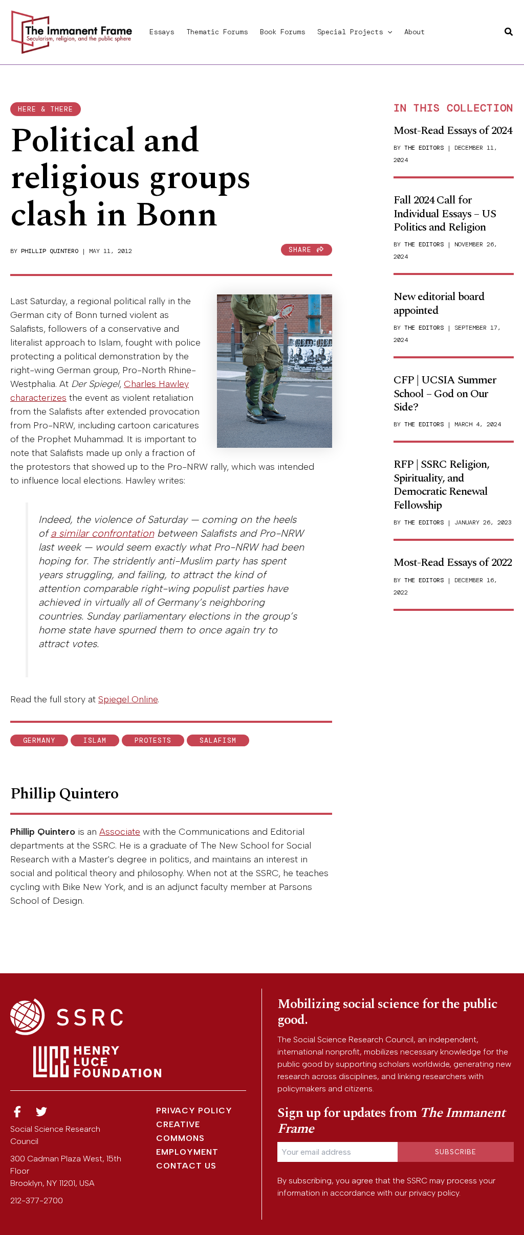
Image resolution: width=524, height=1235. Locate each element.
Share (302, 249)
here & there (45, 109)
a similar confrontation (102, 533)
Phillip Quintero (49, 251)
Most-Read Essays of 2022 (453, 562)
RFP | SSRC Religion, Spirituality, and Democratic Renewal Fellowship (441, 484)
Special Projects (350, 31)
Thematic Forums (217, 31)
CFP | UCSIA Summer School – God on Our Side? (445, 394)
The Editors (424, 148)
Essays (161, 31)
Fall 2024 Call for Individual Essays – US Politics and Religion (445, 214)
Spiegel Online (128, 699)
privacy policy (434, 1193)
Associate (119, 831)
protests (153, 740)
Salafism (218, 740)
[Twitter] (42, 1112)
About (414, 31)
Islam (94, 740)
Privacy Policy (194, 1110)
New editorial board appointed (439, 303)
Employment (187, 1152)
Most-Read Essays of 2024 (453, 130)
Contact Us (186, 1166)
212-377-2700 (36, 1200)
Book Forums (282, 31)
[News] (17, 1112)
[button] (387, 32)
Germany (39, 740)
